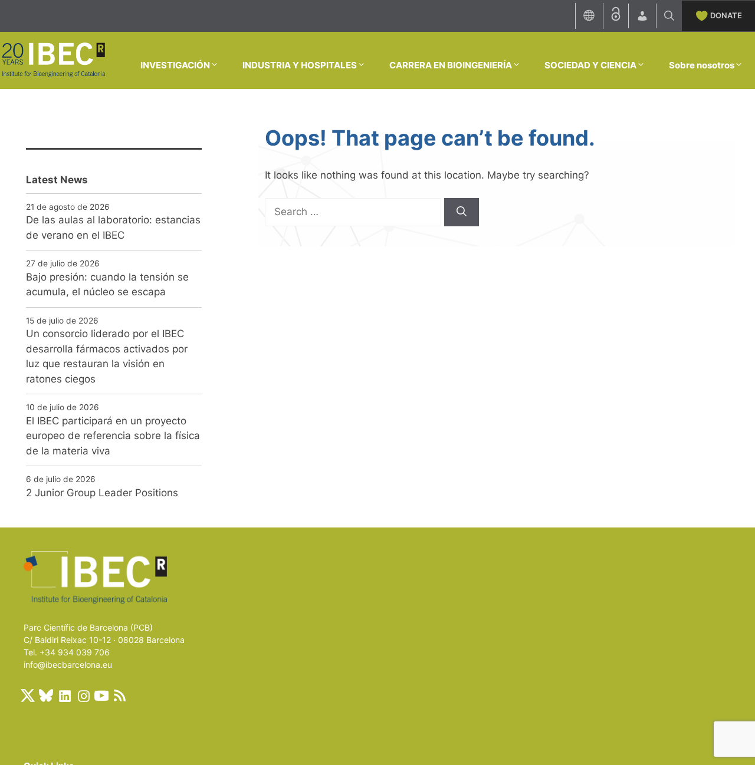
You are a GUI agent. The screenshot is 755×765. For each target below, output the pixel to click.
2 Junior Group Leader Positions (102, 493)
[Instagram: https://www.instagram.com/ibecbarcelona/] (83, 695)
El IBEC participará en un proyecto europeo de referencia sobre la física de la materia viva (113, 436)
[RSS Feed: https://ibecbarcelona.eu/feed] (120, 695)
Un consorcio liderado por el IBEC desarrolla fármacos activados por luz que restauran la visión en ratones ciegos (107, 356)
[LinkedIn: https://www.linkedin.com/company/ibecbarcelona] (64, 695)
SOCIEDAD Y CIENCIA (590, 65)
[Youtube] (101, 695)
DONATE (726, 15)
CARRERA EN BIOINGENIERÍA (450, 65)
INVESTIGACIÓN (175, 65)
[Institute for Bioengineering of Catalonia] (53, 59)
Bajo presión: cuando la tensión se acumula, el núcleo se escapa (107, 284)
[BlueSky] (46, 695)
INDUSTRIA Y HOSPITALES (299, 65)
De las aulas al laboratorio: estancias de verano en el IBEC (113, 227)
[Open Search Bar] (669, 16)
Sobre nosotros (701, 65)
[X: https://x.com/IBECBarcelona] (28, 695)
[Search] (461, 212)
